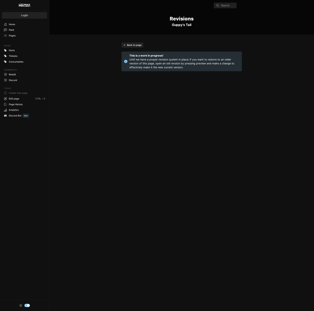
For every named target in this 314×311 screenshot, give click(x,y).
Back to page (134, 45)
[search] (225, 5)
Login (24, 15)
